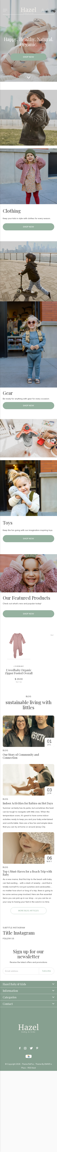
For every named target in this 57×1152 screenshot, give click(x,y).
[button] (5, 10)
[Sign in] (43, 10)
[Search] (48, 10)
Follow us (8, 938)
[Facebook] (19, 1048)
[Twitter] (31, 1048)
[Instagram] (25, 1048)
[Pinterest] (37, 1048)
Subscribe (46, 971)
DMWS (47, 1064)
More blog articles (28, 910)
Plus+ (23, 1068)
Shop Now (28, 57)
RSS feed (32, 1068)
